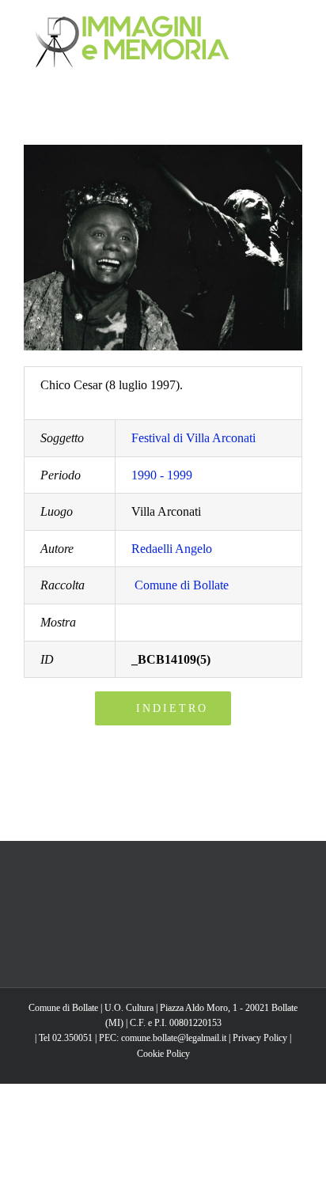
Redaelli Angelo (171, 548)
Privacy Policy (260, 1037)
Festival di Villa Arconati (193, 438)
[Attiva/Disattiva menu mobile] (296, 24)
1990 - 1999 (161, 475)
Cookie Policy (163, 1053)
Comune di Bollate (182, 585)
